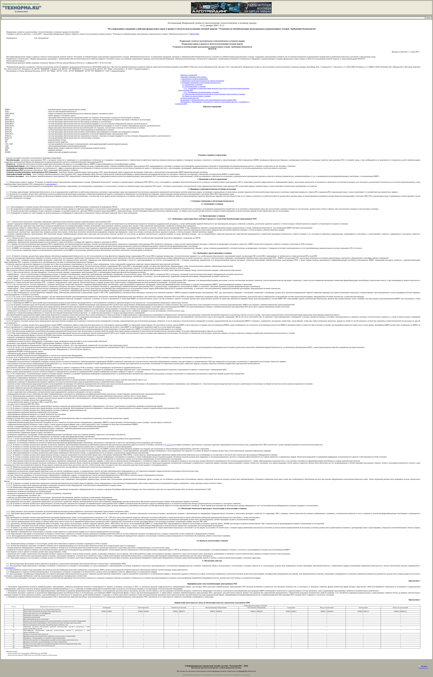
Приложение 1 (186, 100)
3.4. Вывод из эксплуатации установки (196, 96)
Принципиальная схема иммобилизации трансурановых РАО (214, 100)
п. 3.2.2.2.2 (169, 445)
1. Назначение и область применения (194, 79)
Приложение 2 (186, 102)
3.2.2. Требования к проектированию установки (201, 92)
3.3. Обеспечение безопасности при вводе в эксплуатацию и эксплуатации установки (213, 94)
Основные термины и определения (193, 77)
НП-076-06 (194, 34)
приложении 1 (51, 184)
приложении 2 (9, 568)
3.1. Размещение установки (192, 84)
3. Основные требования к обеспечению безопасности (201, 83)
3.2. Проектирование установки (194, 86)
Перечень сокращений (189, 75)
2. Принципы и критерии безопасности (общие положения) (202, 81)
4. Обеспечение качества (190, 98)
